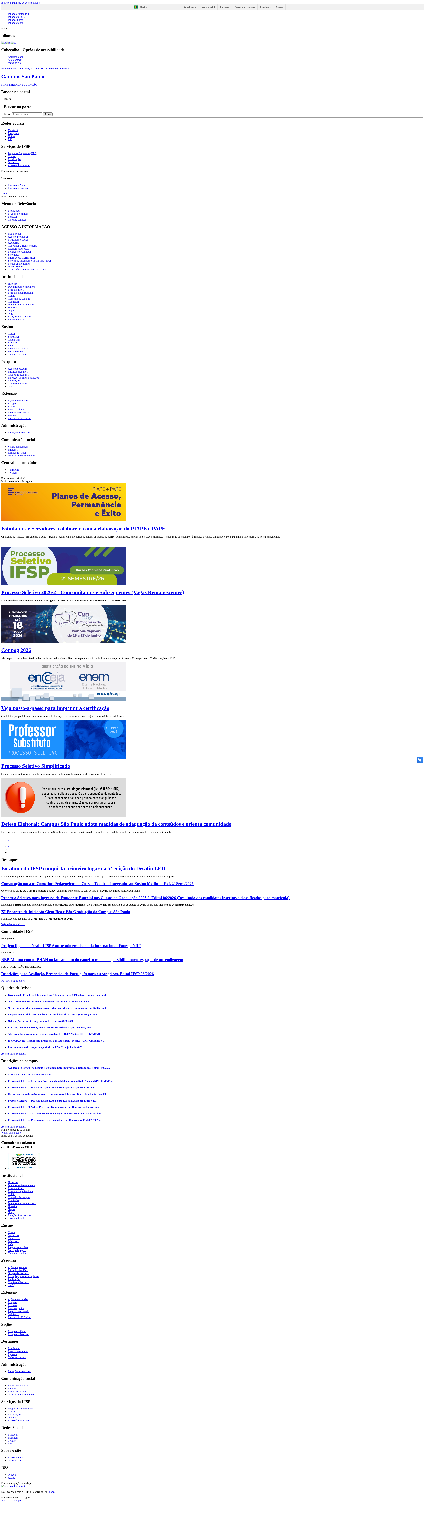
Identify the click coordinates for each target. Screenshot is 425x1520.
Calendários (14, 339)
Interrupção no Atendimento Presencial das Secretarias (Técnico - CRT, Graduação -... (56, 1040)
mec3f (11, 386)
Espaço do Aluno (17, 185)
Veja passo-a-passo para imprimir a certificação (55, 708)
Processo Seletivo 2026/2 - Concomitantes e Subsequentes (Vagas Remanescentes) (92, 592)
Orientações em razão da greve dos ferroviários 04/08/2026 (40, 1021)
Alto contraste (15, 59)
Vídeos (13, 472)
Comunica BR (208, 6)
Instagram (13, 1437)
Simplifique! (190, 6)
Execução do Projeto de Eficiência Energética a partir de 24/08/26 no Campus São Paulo (57, 995)
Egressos (12, 216)
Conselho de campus (19, 298)
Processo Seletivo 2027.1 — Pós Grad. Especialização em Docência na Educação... (53, 1107)
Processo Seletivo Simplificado (35, 766)
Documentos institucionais (22, 304)
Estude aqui (14, 210)
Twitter (11, 1440)
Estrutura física (16, 289)
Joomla (52, 1491)
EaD (10, 345)
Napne (11, 310)
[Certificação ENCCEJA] (63, 699)
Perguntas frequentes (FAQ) (22, 153)
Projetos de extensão (18, 412)
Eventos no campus (18, 213)
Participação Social (18, 239)
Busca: (8, 114)
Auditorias (13, 242)
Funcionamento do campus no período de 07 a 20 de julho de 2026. (45, 1047)
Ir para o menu (16, 16)
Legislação (265, 6)
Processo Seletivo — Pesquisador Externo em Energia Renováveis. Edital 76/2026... (54, 1120)
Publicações (14, 380)
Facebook (13, 1434)
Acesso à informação (245, 6)
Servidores (13, 254)
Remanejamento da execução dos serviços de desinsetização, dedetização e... (50, 1027)
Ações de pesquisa (17, 368)
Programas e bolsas (18, 348)
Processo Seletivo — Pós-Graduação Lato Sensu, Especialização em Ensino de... (52, 1100)
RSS (10, 1443)
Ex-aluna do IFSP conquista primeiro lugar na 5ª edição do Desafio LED (83, 868)
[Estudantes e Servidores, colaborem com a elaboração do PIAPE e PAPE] (63, 520)
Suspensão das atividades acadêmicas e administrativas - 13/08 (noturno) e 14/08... (53, 1014)
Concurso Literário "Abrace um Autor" (30, 1074)
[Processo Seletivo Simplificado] (63, 757)
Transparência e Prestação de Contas (27, 269)
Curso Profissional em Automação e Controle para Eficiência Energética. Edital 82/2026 (57, 1094)
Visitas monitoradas (18, 446)
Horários (12, 307)
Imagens (14, 469)
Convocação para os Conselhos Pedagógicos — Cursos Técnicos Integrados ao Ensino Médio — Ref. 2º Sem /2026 (97, 883)
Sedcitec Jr (13, 415)
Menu (4, 193)
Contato (12, 156)
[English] (8, 42)
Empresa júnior (16, 409)
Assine (11, 1477)
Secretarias (13, 336)
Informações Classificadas (21, 257)
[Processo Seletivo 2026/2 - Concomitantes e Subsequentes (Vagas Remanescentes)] (63, 584)
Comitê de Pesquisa (18, 383)
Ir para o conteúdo (18, 13)
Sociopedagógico (17, 351)
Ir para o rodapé (17, 22)
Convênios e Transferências (22, 245)
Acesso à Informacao (19, 165)
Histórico (13, 283)
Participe (224, 6)
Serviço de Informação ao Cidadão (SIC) (29, 260)
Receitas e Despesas (18, 248)
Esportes (12, 406)
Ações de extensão (18, 400)
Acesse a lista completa (13, 1053)
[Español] (13, 42)
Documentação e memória (21, 286)
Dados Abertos (16, 266)
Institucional (14, 233)
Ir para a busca (16, 19)
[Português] (3, 42)
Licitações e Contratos (19, 251)
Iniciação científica (18, 371)
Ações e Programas (18, 236)
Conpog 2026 (16, 650)
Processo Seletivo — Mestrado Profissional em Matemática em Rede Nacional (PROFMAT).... (60, 1081)
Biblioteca (13, 342)
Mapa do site (14, 62)
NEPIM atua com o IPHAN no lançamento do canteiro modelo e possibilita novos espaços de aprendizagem (92, 959)
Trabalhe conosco (17, 219)
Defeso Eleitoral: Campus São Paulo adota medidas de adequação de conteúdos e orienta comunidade (116, 824)
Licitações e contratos (19, 432)
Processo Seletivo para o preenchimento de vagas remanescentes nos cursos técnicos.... (56, 1113)
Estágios (12, 403)
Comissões (13, 301)
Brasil (143, 7)
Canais (279, 6)
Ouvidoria (13, 162)
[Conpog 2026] (63, 642)
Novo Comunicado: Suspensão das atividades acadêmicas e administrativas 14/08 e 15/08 (57, 1008)
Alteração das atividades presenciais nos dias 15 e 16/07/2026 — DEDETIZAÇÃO (54, 1034)
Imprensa (13, 449)
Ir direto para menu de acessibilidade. (20, 2)
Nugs (11, 313)
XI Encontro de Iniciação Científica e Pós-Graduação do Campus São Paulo (65, 912)
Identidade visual (17, 452)
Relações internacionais (20, 316)
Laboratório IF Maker (19, 418)
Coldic (11, 295)
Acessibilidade (15, 56)
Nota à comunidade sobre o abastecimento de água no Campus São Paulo (49, 1001)
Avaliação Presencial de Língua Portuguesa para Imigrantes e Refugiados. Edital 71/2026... (59, 1067)
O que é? (12, 1474)
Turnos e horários (17, 354)
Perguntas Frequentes (19, 263)
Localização (14, 159)
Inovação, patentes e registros (23, 377)
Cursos (11, 333)
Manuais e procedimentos (21, 455)
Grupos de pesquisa (18, 374)
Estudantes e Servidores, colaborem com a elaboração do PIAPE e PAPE (83, 529)
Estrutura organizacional (20, 292)
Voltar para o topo (11, 1132)
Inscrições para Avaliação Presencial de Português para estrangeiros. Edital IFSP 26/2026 (77, 974)
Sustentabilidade (16, 319)
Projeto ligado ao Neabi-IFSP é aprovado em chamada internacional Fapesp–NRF (71, 945)
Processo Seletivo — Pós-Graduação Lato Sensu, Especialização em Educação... (52, 1087)
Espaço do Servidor (18, 188)
